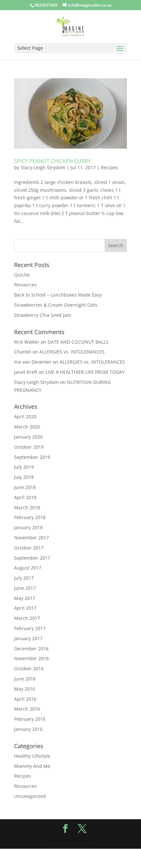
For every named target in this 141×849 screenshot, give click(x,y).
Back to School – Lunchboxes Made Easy (58, 295)
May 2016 (24, 689)
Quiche (22, 275)
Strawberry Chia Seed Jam (42, 315)
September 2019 (32, 457)
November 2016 (31, 658)
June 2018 (25, 487)
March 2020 (27, 427)
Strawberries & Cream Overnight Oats (55, 305)
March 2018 (27, 507)
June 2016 (25, 679)
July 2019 (24, 467)
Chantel (22, 352)
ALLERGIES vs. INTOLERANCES (72, 352)
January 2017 (28, 638)
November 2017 (31, 537)
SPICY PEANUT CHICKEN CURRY (52, 161)
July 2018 (24, 477)
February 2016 (30, 719)
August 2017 (27, 568)
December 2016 (31, 648)
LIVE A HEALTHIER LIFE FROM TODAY (85, 372)
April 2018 (25, 497)
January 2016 (28, 729)
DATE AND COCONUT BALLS (78, 342)
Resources (25, 284)
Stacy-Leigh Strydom (43, 167)
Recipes (109, 167)
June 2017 (25, 588)
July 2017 (24, 578)
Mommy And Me (32, 766)
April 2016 (25, 699)
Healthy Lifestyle (32, 756)
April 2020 (25, 416)
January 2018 (28, 527)
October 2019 (29, 447)
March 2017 (27, 618)
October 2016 (29, 668)
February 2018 (30, 517)
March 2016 (27, 709)
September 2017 (32, 558)
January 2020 (28, 437)
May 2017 (24, 598)
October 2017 (29, 548)
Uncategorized (30, 796)
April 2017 (25, 608)
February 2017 (30, 628)
